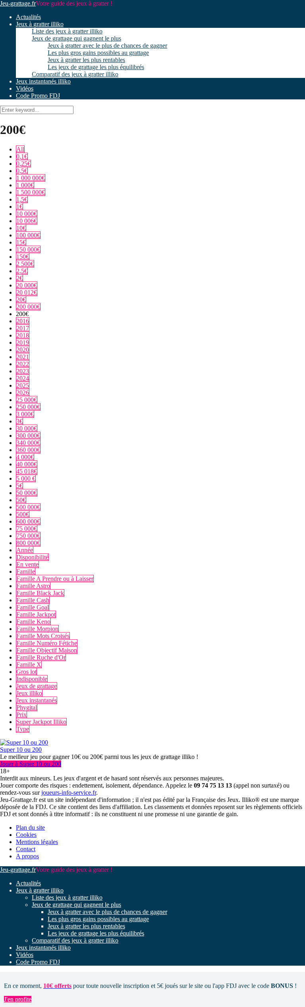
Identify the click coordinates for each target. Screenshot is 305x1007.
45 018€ (26, 471)
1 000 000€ (30, 178)
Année (24, 550)
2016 (22, 321)
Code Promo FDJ (38, 95)
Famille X (28, 664)
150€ (22, 256)
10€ (21, 228)
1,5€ (21, 199)
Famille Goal (32, 607)
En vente (27, 564)
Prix (21, 714)
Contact (25, 849)
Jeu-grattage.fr (18, 3)
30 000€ (26, 428)
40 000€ (26, 464)
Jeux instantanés (36, 700)
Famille (25, 571)
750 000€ (28, 535)
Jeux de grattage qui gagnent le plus (76, 38)
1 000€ (25, 185)
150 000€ (28, 249)
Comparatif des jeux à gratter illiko (75, 74)
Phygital (26, 707)
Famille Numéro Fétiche (46, 643)
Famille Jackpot (36, 614)
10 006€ (26, 220)
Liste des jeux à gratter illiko (67, 31)
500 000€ (28, 507)
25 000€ (26, 399)
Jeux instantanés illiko (43, 81)
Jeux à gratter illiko (40, 24)
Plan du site (30, 827)
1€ (19, 206)
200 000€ (28, 306)
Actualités (28, 17)
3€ (19, 421)
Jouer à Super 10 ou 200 (30, 764)
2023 (22, 371)
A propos (27, 856)
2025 (22, 385)
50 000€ (26, 492)
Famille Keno (33, 621)
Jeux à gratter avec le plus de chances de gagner (107, 45)
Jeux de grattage (36, 686)
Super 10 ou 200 (21, 749)
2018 (22, 335)
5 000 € (25, 478)
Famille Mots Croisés (42, 636)
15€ (21, 242)
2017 (22, 328)
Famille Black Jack (40, 593)
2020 (22, 349)
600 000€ (28, 521)
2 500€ (25, 263)
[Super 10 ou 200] (24, 742)
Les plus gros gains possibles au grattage (98, 52)
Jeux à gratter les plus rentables (86, 59)
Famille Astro (33, 585)
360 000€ (28, 449)
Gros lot (26, 671)
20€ (21, 299)
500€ (22, 514)
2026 (22, 392)
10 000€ (26, 213)
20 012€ (26, 292)
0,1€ (21, 156)
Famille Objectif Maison (46, 650)
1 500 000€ (30, 192)
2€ (19, 278)
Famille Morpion (37, 628)
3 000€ (25, 414)
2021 (22, 356)
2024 (22, 378)
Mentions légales (37, 841)
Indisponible (31, 678)
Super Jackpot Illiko (41, 721)
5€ (19, 485)
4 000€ (25, 457)
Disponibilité (32, 557)
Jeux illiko (29, 693)
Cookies (26, 834)
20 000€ (26, 285)
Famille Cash (32, 600)
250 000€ (28, 407)
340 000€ (28, 442)
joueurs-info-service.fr (68, 792)
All (20, 149)
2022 (22, 364)
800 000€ (28, 542)
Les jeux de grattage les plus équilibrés (96, 67)
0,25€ (23, 163)
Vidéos (24, 88)
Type (22, 729)
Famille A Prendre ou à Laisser (54, 578)
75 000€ (26, 528)
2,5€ (21, 271)
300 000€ (28, 435)
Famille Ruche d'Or (41, 657)
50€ (21, 500)
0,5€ (21, 170)
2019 (22, 342)
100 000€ (28, 235)
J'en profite (17, 999)
